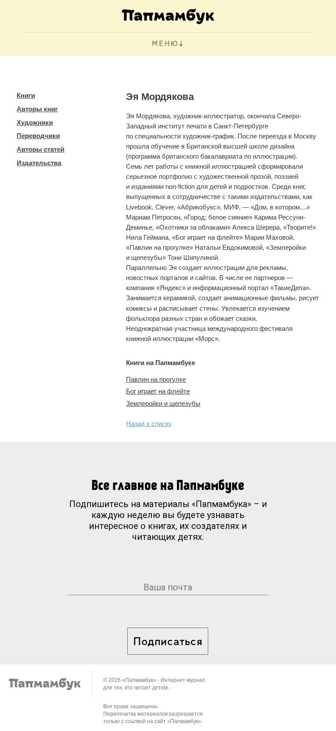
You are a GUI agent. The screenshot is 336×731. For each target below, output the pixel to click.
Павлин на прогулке (156, 379)
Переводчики (38, 135)
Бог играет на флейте (158, 391)
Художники (35, 122)
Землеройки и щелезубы (163, 403)
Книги (26, 95)
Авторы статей (40, 149)
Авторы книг (37, 109)
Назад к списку (149, 423)
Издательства (39, 163)
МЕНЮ (165, 44)
